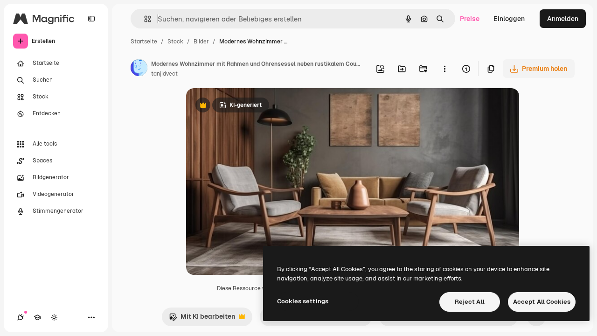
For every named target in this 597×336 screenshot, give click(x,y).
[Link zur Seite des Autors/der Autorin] (139, 69)
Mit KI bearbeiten (202, 319)
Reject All (470, 302)
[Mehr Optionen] (444, 68)
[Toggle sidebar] (91, 18)
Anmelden (562, 18)
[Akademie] (37, 317)
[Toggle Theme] (54, 317)
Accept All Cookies (541, 302)
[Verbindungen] (20, 317)
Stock (175, 41)
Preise (469, 18)
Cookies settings (302, 301)
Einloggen (509, 18)
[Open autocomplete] (144, 18)
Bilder (201, 41)
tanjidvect (164, 73)
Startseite (144, 41)
